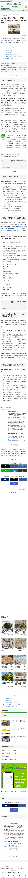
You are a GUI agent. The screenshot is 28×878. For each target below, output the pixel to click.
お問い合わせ (21, 868)
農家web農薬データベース (9, 753)
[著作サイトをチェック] (9, 445)
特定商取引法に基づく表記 (7, 868)
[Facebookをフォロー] (15, 445)
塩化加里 (5, 273)
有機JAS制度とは (8, 50)
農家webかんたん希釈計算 (9, 759)
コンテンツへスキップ (5, 1)
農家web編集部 (12, 411)
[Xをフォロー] (12, 445)
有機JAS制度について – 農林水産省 (14, 183)
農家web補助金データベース (9, 756)
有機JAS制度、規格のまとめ (11, 58)
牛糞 (5, 248)
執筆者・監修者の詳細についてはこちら (13, 846)
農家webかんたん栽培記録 (9, 751)
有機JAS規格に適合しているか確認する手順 (14, 56)
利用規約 (7, 866)
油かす (12, 253)
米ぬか (24, 242)
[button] (22, 470)
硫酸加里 (11, 273)
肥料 (6, 42)
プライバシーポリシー (21, 866)
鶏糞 (12, 248)
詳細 (6, 71)
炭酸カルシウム (7, 271)
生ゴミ (22, 259)
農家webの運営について (14, 870)
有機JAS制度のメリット (10, 52)
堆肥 (6, 195)
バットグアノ (11, 264)
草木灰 (5, 268)
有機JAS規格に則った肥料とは (11, 54)
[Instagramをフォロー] (17, 445)
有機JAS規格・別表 (17, 335)
